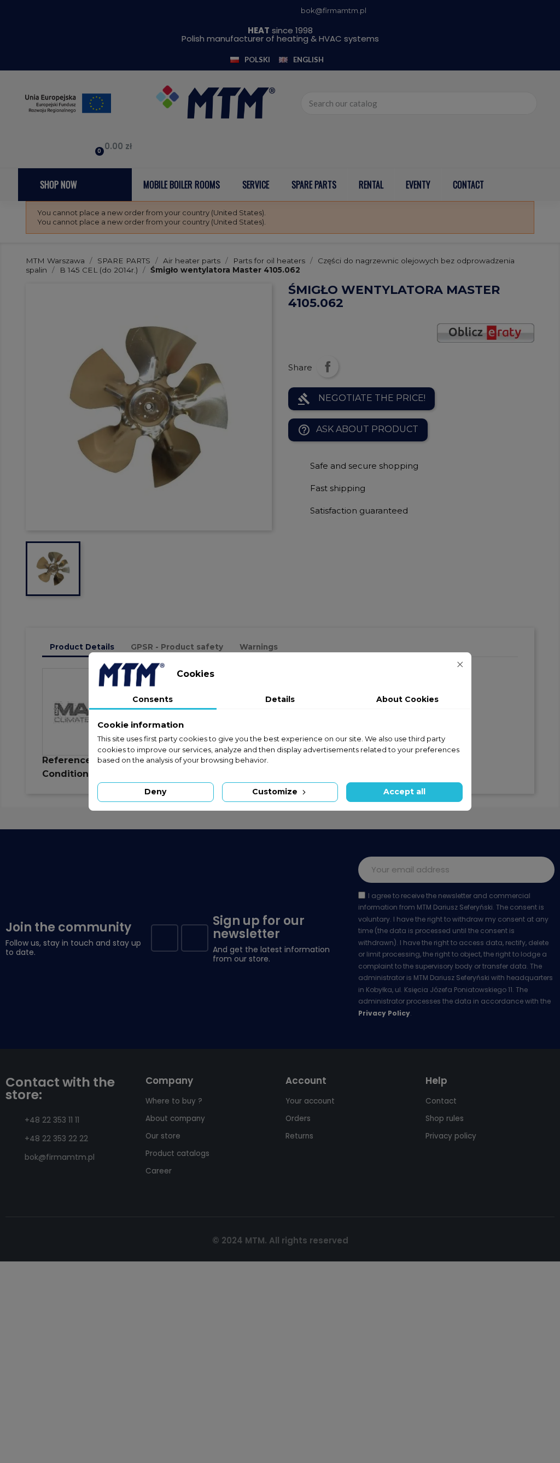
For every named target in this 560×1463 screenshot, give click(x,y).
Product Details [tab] (82, 646)
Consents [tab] (152, 699)
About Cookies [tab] (407, 699)
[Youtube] (194, 938)
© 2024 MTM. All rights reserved (280, 1240)
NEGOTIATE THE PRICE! (361, 398)
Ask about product (358, 429)
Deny (155, 792)
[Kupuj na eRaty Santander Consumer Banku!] (485, 332)
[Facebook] (164, 938)
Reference (66, 760)
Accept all (404, 792)
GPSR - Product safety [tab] (177, 646)
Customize (276, 792)
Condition (65, 773)
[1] (540, 870)
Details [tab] (280, 699)
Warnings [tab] (259, 646)
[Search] (525, 103)
